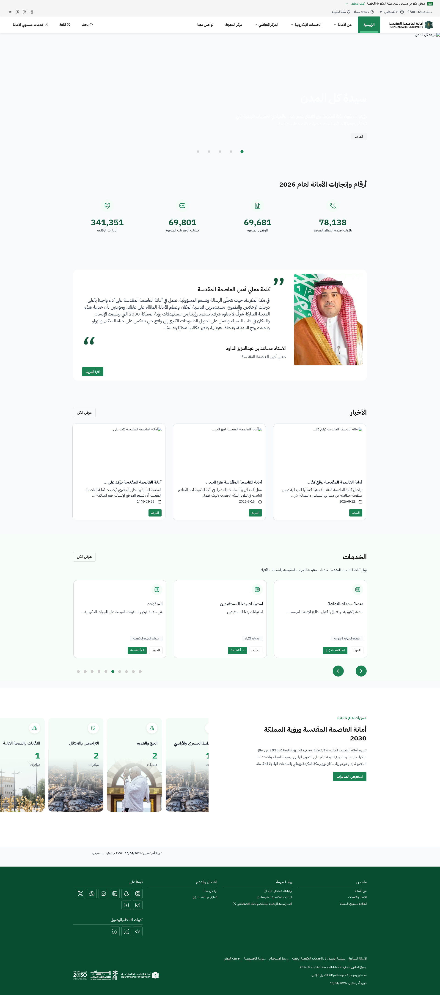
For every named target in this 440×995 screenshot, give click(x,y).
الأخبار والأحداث (357, 897)
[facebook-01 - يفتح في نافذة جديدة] (126, 905)
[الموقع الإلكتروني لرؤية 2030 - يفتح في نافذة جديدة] (80, 975)
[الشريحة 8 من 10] (126, 671)
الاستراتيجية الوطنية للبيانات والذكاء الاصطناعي (264, 904)
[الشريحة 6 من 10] (113, 671)
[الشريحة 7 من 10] (120, 671)
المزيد (359, 136)
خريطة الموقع (232, 958)
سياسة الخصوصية (255, 958)
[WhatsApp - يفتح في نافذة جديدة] (92, 893)
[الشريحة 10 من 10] (140, 671)
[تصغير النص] (115, 931)
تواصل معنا (210, 891)
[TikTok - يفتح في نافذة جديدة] (138, 905)
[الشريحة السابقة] (338, 671)
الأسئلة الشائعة (358, 958)
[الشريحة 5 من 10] (106, 671)
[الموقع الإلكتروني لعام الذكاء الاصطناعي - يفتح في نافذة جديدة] (104, 975)
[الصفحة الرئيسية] (140, 975)
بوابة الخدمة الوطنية (280, 891)
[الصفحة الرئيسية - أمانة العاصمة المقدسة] (411, 25)
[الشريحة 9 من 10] (133, 671)
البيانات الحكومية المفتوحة (276, 897)
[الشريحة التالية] (361, 671)
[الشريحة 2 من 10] (85, 671)
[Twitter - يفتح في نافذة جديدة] (80, 893)
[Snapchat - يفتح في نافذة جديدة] (126, 893)
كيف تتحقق (358, 3)
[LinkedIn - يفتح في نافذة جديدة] (115, 893)
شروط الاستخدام (279, 958)
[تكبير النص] (126, 931)
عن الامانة (361, 891)
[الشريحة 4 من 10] (99, 671)
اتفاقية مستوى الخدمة (353, 904)
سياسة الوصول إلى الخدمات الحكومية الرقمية (318, 958)
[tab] (242, 152)
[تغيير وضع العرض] (138, 931)
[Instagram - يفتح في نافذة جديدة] (138, 893)
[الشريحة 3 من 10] (92, 671)
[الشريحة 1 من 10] (78, 671)
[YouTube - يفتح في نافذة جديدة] (103, 893)
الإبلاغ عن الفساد (207, 897)
